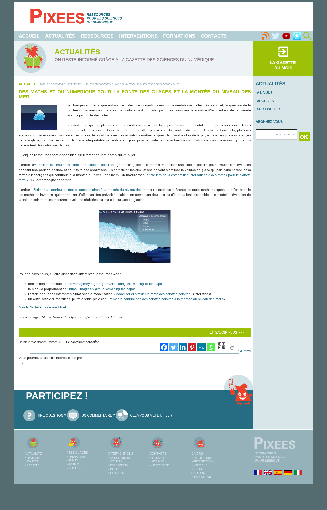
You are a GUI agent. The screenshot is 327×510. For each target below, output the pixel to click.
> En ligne (157, 457)
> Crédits (198, 472)
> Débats (114, 469)
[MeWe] (201, 347)
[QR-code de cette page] (221, 346)
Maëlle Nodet (29, 307)
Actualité (33, 453)
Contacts (214, 36)
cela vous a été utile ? (151, 415)
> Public (72, 460)
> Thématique (75, 456)
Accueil (29, 36)
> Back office (201, 476)
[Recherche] (307, 36)
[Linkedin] (183, 347)
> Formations (118, 465)
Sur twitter (268, 109)
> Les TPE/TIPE (159, 465)
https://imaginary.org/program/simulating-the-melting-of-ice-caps (113, 284)
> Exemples (116, 472)
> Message (157, 461)
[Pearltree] (297, 36)
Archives (265, 101)
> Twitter (32, 461)
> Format (72, 464)
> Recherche (75, 468)
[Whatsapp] (211, 347)
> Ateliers (115, 461)
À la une (264, 93)
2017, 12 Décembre (52, 84)
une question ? (52, 415)
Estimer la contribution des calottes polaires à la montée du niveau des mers (91, 190)
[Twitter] (276, 36)
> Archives (32, 457)
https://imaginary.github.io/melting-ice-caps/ (102, 289)
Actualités (60, 36)
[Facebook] (164, 347)
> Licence (198, 469)
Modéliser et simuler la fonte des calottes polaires (73, 165)
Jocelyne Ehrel (55, 307)
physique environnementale (158, 84)
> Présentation (202, 461)
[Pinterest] (192, 347)
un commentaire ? (98, 415)
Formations (179, 36)
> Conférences (119, 457)
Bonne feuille (77, 84)
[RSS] (265, 36)
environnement (101, 84)
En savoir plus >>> (227, 332)
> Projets (32, 465)
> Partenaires (201, 457)
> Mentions (199, 465)
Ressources (97, 36)
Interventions (138, 36)
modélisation (125, 84)
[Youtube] (286, 36)
